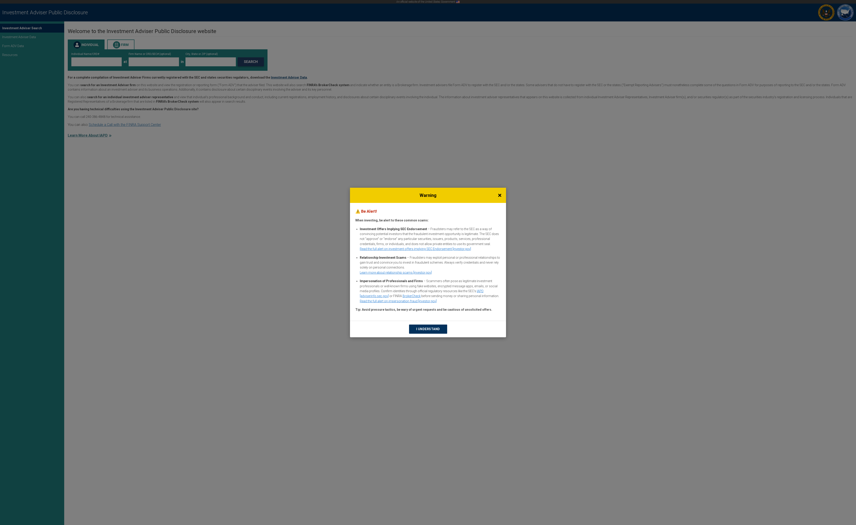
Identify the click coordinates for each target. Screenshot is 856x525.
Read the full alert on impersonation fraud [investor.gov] (398, 301)
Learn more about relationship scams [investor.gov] (396, 272)
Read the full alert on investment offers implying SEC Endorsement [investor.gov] (415, 249)
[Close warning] (499, 195)
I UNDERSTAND (428, 329)
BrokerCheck (412, 296)
